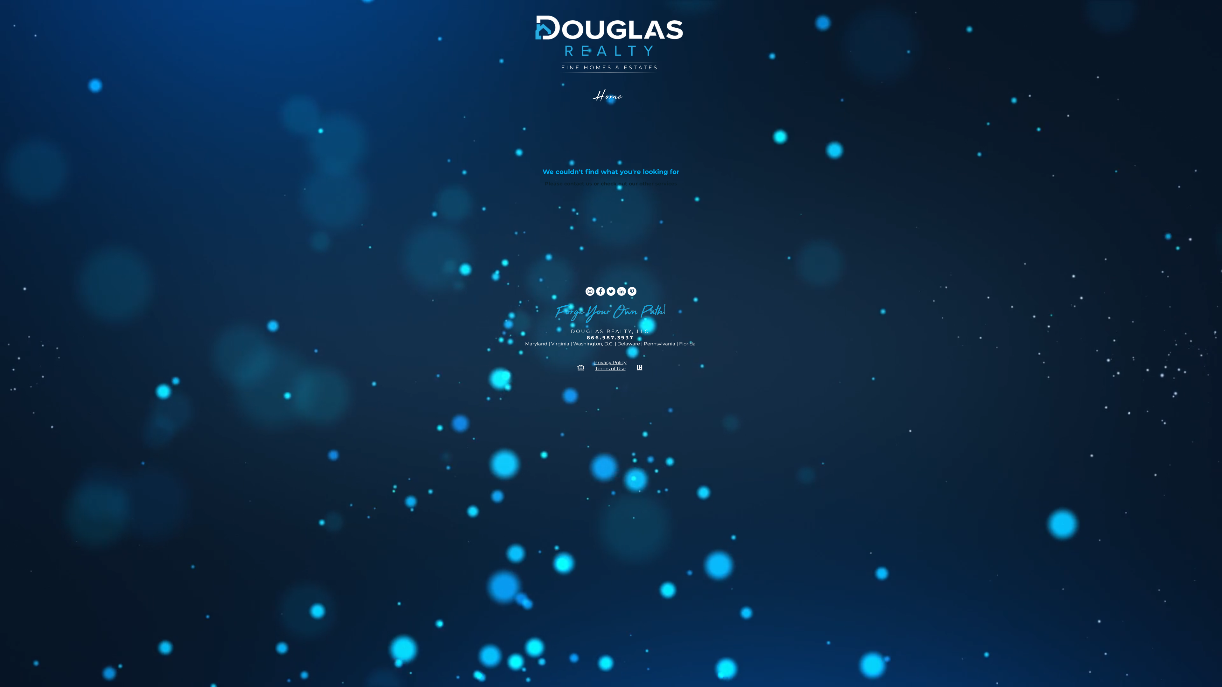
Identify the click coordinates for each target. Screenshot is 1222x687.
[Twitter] (611, 291)
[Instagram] (590, 291)
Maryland (536, 344)
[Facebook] (600, 291)
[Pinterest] (632, 291)
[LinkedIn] (621, 291)
